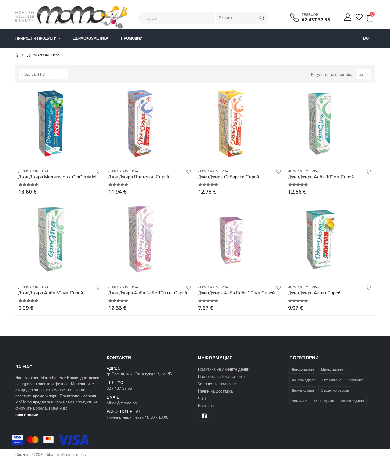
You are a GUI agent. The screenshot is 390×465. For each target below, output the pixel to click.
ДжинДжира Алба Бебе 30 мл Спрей (236, 292)
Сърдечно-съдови (335, 390)
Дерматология (303, 390)
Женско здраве (303, 380)
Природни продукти (36, 38)
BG (366, 38)
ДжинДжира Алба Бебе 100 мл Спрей (147, 292)
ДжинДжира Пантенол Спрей (138, 176)
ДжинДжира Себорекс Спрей (228, 176)
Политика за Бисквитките (221, 376)
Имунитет (355, 380)
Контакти (206, 405)
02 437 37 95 (316, 20)
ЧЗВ (202, 398)
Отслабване (331, 380)
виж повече (26, 415)
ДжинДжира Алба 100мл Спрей (321, 176)
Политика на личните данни (223, 369)
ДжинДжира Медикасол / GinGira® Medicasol (65, 176)
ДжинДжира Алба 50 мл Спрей (50, 292)
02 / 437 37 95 (119, 388)
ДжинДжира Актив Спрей (314, 292)
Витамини (299, 401)
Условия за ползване (217, 384)
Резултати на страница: (332, 74)
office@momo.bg (122, 403)
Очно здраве (324, 401)
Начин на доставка (215, 391)
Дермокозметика (90, 38)
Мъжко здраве (332, 369)
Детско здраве (303, 369)
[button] (370, 18)
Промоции (132, 38)
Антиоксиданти (352, 401)
